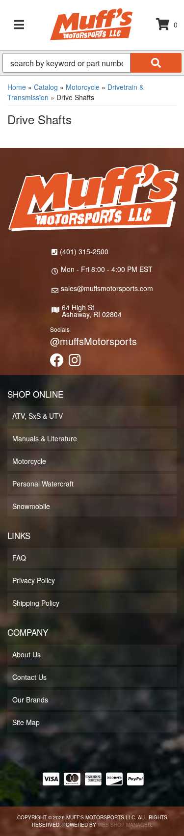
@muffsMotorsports (93, 341)
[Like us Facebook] (57, 362)
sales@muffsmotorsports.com (107, 288)
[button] (92, 63)
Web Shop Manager (124, 824)
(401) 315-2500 (84, 251)
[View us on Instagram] (75, 362)
